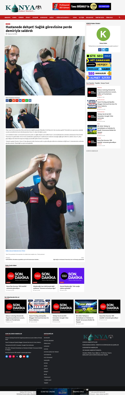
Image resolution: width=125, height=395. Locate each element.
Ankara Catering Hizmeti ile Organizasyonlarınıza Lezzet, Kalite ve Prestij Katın (106, 92)
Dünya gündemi (11, 254)
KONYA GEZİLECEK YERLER (51, 351)
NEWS (45, 366)
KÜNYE (75, 17)
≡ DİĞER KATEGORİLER (62, 17)
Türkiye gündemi (41, 254)
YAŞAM (46, 383)
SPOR (98, 123)
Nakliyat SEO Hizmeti (26, 392)
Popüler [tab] (97, 83)
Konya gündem (19, 254)
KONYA (14, 17)
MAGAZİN (46, 360)
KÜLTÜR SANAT (48, 357)
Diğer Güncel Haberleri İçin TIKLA (15, 250)
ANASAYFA (7, 17)
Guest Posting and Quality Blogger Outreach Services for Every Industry (107, 104)
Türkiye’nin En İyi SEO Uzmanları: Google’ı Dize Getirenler (105, 116)
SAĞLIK (51, 17)
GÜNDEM (21, 17)
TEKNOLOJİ (47, 377)
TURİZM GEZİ (47, 380)
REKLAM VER (89, 17)
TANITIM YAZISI (99, 17)
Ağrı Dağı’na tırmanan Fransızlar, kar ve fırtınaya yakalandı (68, 258)
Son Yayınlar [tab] (90, 83)
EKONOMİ (35, 17)
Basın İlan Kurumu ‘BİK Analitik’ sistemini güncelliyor (18, 352)
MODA (46, 363)
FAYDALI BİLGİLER (100, 99)
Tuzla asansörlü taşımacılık (97, 392)
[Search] (119, 17)
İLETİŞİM (81, 17)
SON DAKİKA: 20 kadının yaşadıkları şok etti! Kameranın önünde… (23, 258)
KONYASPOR (43, 17)
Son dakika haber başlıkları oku (30, 254)
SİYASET (28, 17)
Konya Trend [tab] (105, 83)
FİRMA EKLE (109, 17)
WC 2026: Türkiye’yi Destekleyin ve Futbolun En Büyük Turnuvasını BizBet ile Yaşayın (23, 348)
